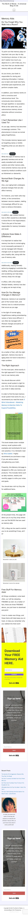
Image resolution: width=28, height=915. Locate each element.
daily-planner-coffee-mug (7, 212)
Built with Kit (14, 683)
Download (12, 153)
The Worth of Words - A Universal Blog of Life (14, 5)
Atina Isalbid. (8, 454)
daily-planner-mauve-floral (7, 262)
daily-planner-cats (5, 153)
